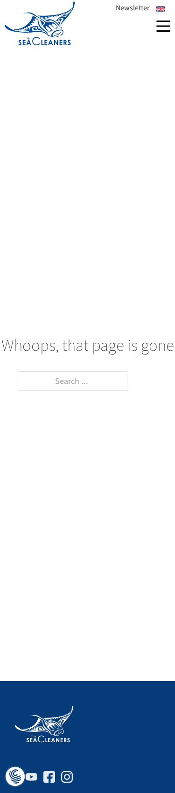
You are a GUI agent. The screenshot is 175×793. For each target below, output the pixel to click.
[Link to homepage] (40, 23)
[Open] (163, 26)
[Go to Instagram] (67, 779)
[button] (15, 777)
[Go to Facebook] (49, 779)
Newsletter (133, 8)
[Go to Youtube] (31, 779)
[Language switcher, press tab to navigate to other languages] (160, 9)
